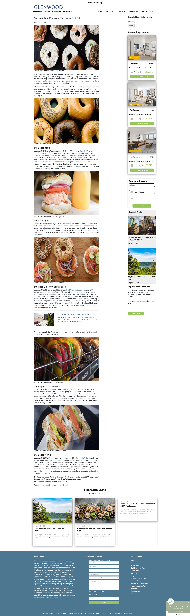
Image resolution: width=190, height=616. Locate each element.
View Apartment (142, 77)
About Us (110, 11)
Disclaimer (39, 557)
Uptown (42, 11)
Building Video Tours (138, 568)
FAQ (151, 11)
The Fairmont (135, 157)
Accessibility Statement (139, 583)
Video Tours (135, 565)
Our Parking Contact (138, 578)
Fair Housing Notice (140, 613)
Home (100, 11)
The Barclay (134, 110)
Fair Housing (135, 591)
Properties (121, 11)
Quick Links (136, 557)
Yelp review (76, 162)
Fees (132, 594)
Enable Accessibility (95, 2)
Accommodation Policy (139, 586)
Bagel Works (83, 458)
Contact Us (134, 11)
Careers (134, 573)
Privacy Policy (136, 581)
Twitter (51, 481)
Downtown (62, 11)
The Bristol (134, 63)
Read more (66, 320)
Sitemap (134, 588)
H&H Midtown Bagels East (76, 290)
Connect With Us (94, 557)
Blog (144, 11)
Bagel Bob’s (84, 151)
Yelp (61, 467)
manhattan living (60, 485)
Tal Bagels (64, 226)
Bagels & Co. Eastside (75, 389)
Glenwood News (47, 485)
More (50, 538)
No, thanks (178, 614)
